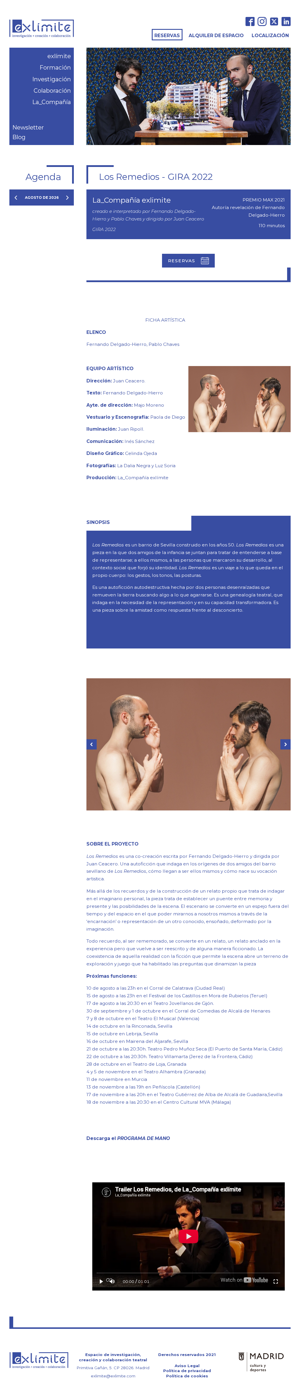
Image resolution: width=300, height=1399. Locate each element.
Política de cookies (187, 1376)
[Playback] (101, 1281)
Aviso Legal (187, 1365)
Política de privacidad (187, 1370)
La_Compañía (51, 102)
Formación (55, 67)
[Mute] (112, 1281)
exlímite (59, 56)
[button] (188, 261)
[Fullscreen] (275, 1281)
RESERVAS (167, 35)
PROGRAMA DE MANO (143, 1138)
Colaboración (52, 90)
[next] (67, 197)
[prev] (15, 197)
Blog (18, 137)
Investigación (51, 79)
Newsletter (28, 127)
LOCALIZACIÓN (270, 35)
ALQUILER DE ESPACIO (216, 35)
